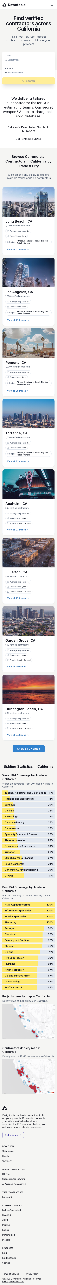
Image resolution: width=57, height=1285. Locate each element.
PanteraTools (8, 1235)
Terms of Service (10, 1274)
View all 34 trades (16, 735)
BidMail (5, 1230)
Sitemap (6, 1262)
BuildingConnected (11, 1210)
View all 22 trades (16, 461)
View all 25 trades (16, 391)
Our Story (7, 1161)
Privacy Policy (31, 1274)
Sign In (5, 1156)
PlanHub (6, 1225)
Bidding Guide (9, 1258)
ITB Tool (6, 1174)
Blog (4, 1253)
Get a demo (11, 1135)
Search (30, 80)
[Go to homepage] (18, 5)
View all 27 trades (16, 320)
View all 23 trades (16, 249)
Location (9, 68)
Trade (8, 55)
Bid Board (7, 1197)
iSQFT (5, 1220)
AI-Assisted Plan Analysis (14, 1184)
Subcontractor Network (13, 1179)
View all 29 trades (16, 666)
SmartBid (6, 1215)
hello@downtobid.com (13, 1281)
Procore (6, 1240)
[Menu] (52, 5)
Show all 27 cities (28, 748)
